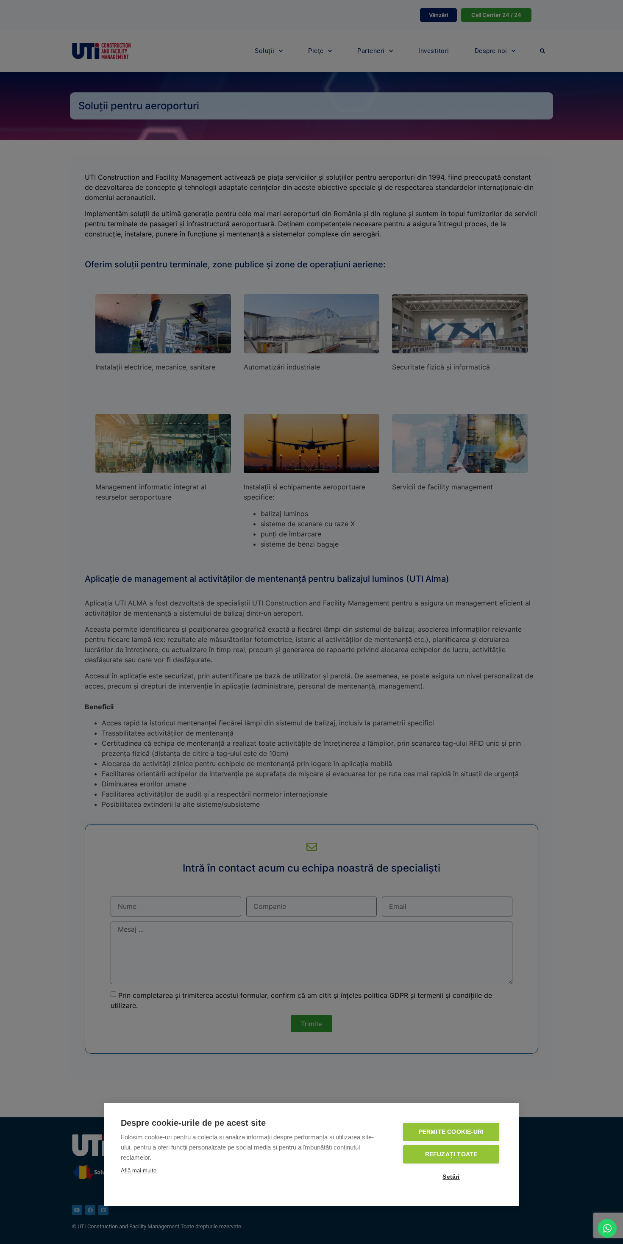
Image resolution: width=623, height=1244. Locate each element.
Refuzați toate (451, 1154)
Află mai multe (138, 1170)
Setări (450, 1177)
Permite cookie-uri (451, 1132)
